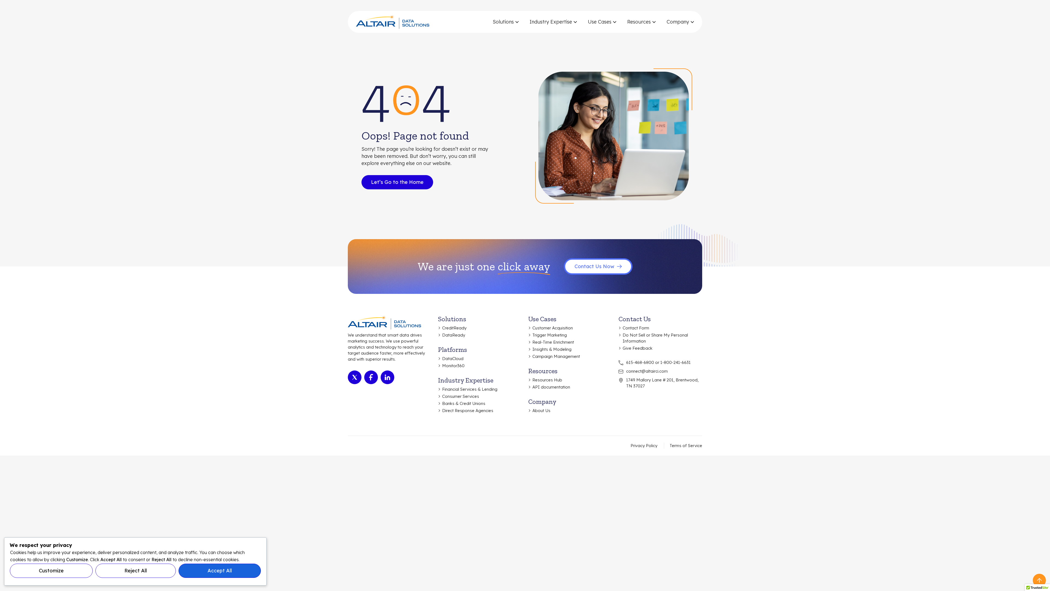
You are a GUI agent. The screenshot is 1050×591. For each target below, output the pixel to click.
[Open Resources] (654, 22)
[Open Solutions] (517, 22)
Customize (51, 570)
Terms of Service (686, 445)
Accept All (220, 570)
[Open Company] (692, 22)
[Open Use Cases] (614, 22)
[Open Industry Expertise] (575, 22)
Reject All (135, 570)
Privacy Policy (644, 445)
